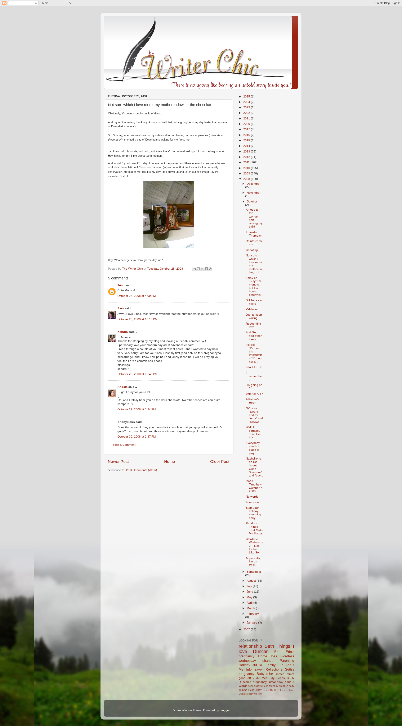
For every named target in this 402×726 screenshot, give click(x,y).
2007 (247, 629)
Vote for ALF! (254, 394)
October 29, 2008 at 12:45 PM (137, 374)
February (253, 613)
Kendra (122, 331)
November (253, 192)
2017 (247, 129)
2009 (247, 173)
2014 (247, 145)
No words (252, 496)
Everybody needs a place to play (253, 448)
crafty (258, 690)
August (252, 580)
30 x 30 (253, 678)
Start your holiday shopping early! (253, 513)
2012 (247, 157)
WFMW (258, 694)
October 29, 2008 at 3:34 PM (136, 409)
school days (255, 686)
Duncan (261, 651)
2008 (247, 179)
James (280, 674)
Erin (277, 652)
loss (274, 656)
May (250, 597)
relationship (250, 646)
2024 (247, 102)
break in (283, 686)
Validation (252, 309)
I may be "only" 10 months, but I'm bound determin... (254, 286)
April (250, 602)
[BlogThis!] (198, 269)
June (250, 591)
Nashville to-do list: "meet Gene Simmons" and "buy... (254, 467)
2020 (247, 123)
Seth (269, 646)
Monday (249, 694)
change (267, 660)
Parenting (287, 660)
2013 (247, 151)
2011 (246, 162)
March (251, 608)
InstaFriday (275, 682)
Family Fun (274, 665)
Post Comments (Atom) (141, 470)
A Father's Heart (252, 401)
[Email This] (194, 269)
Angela (122, 386)
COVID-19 (273, 690)
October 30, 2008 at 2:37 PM (136, 436)
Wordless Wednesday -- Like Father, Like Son (254, 546)
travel (258, 669)
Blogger (225, 710)
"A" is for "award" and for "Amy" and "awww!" (254, 415)
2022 (247, 112)
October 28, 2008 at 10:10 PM (137, 319)
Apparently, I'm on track (253, 561)
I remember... (254, 376)
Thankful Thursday (254, 234)
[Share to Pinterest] (210, 269)
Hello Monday (270, 686)
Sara (120, 308)
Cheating (252, 250)
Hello (251, 690)
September (254, 571)
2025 (247, 96)
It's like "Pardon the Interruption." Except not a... (254, 353)
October (252, 201)
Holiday (244, 665)
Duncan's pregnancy (253, 682)
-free (265, 690)
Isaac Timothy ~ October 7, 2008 (254, 486)
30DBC (257, 665)
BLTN (290, 678)
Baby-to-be (265, 674)
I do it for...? (254, 367)
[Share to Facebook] (206, 269)
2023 (247, 107)
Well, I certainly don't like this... (253, 432)
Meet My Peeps (273, 678)
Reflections (273, 669)
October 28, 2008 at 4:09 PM (136, 295)
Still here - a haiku (254, 302)
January (252, 622)
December (253, 183)
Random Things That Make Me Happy (254, 528)
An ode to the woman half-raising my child (254, 218)
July (250, 586)
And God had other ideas (254, 336)
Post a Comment (124, 444)
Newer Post (118, 461)
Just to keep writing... (254, 316)
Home (169, 461)
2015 (247, 140)
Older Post (219, 461)
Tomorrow (252, 502)
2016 (247, 135)
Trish (121, 285)
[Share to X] (202, 269)
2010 (247, 168)
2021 (247, 118)
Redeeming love (253, 325)
